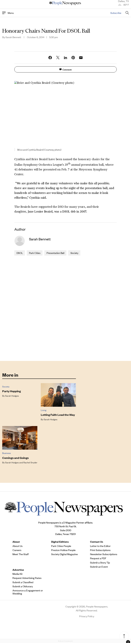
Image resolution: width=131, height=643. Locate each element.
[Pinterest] (73, 57)
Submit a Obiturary (22, 586)
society (74, 253)
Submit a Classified (22, 582)
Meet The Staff (20, 554)
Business (6, 453)
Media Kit (17, 573)
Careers (16, 550)
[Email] (81, 57)
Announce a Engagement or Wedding (27, 592)
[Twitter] (58, 57)
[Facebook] (50, 57)
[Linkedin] (65, 57)
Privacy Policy (86, 616)
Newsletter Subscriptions (103, 554)
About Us (17, 545)
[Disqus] (65, 308)
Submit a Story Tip (100, 562)
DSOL (20, 253)
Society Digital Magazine (64, 554)
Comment (67, 69)
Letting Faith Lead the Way (58, 415)
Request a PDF (98, 558)
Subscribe (115, 13)
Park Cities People (61, 545)
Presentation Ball (55, 253)
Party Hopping (11, 391)
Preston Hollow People (63, 550)
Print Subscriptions (100, 550)
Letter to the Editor (100, 545)
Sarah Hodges (12, 395)
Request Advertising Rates (26, 577)
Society (5, 386)
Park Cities (34, 253)
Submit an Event (99, 566)
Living (43, 410)
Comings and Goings (15, 458)
